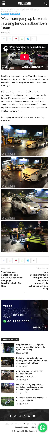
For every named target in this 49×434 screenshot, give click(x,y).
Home (3, 9)
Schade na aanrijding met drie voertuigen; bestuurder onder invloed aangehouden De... (29, 387)
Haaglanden (15, 14)
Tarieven (33, 427)
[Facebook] (4, 38)
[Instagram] (15, 416)
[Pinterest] (16, 38)
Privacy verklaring (30, 424)
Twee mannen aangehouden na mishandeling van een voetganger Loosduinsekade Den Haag (12, 279)
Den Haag (10, 9)
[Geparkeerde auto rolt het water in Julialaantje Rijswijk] (7, 401)
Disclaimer (8, 424)
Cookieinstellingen (21, 427)
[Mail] (20, 416)
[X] (10, 38)
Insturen (18, 424)
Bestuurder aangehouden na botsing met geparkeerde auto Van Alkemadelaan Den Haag (31, 360)
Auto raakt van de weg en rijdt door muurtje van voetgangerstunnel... (29, 373)
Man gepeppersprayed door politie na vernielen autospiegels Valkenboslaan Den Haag (38, 280)
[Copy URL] (34, 38)
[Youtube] (34, 416)
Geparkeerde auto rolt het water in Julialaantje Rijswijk (32, 399)
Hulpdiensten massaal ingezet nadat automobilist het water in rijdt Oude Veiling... (30, 347)
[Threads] (39, 416)
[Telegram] (28, 38)
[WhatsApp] (22, 38)
